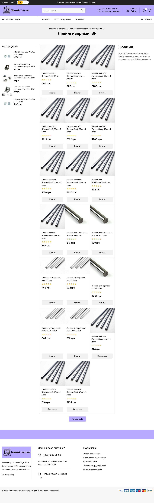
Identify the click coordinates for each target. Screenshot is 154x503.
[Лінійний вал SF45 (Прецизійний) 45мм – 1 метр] (102, 110)
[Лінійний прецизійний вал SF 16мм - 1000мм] (77, 216)
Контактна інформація (92, 470)
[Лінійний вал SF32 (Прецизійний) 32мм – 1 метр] (52, 110)
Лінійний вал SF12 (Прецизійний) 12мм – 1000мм (75, 76)
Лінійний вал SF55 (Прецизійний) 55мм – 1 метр (76, 182)
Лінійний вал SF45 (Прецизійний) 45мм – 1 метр (101, 129)
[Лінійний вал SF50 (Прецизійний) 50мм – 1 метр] (52, 163)
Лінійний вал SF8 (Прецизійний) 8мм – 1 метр (51, 235)
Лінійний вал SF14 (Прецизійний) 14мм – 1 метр (101, 339)
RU (26, 2)
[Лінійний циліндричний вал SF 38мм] (102, 269)
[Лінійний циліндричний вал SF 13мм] (52, 265)
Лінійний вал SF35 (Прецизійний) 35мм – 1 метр (76, 129)
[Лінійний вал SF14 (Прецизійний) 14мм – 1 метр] (102, 320)
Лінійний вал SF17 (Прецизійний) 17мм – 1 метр (51, 392)
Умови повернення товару (94, 458)
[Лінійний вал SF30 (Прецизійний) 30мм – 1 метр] (102, 57)
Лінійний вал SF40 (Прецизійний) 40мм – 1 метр (76, 392)
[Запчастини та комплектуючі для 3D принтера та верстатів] (15, 10)
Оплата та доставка (91, 454)
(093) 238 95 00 (52, 455)
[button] (52, 92)
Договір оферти (90, 462)
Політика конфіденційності (94, 466)
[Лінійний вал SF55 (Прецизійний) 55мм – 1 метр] (77, 163)
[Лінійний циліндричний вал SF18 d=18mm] (77, 316)
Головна (45, 19)
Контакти (80, 19)
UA (20, 2)
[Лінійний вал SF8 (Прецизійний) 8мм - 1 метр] (52, 216)
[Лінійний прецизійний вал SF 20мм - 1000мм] (102, 216)
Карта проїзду (8, 474)
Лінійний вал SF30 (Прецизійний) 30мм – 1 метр (101, 76)
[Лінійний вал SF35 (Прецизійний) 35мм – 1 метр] (77, 110)
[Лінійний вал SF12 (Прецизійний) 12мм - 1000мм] (77, 57)
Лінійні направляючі (78, 29)
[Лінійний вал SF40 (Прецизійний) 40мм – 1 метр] (77, 373)
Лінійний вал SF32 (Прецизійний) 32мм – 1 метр (51, 129)
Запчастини (63, 29)
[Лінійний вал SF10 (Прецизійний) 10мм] (52, 57)
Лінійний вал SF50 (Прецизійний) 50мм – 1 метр (51, 182)
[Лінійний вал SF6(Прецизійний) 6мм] (102, 163)
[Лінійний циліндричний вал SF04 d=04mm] (52, 316)
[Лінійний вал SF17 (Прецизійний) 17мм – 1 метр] (52, 373)
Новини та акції (8, 2)
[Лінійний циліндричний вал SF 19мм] (77, 265)
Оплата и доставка (62, 19)
